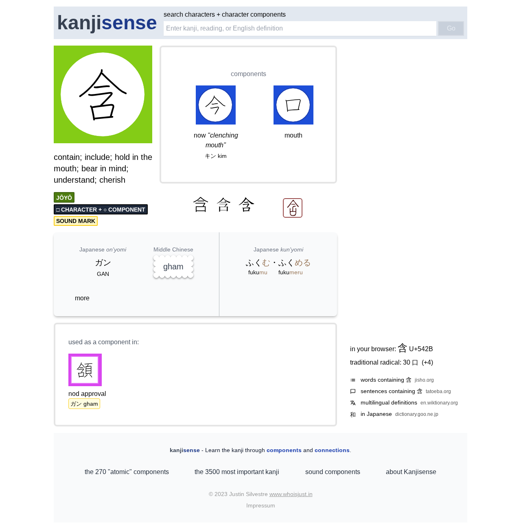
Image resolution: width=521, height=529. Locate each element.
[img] (103, 95)
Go (451, 28)
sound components (332, 471)
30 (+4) (418, 362)
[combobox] (300, 28)
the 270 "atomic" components (127, 471)
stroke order (130, 137)
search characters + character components (225, 14)
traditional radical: (391, 362)
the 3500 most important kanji (237, 471)
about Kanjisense (411, 471)
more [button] (82, 298)
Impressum (260, 505)
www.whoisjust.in (291, 494)
